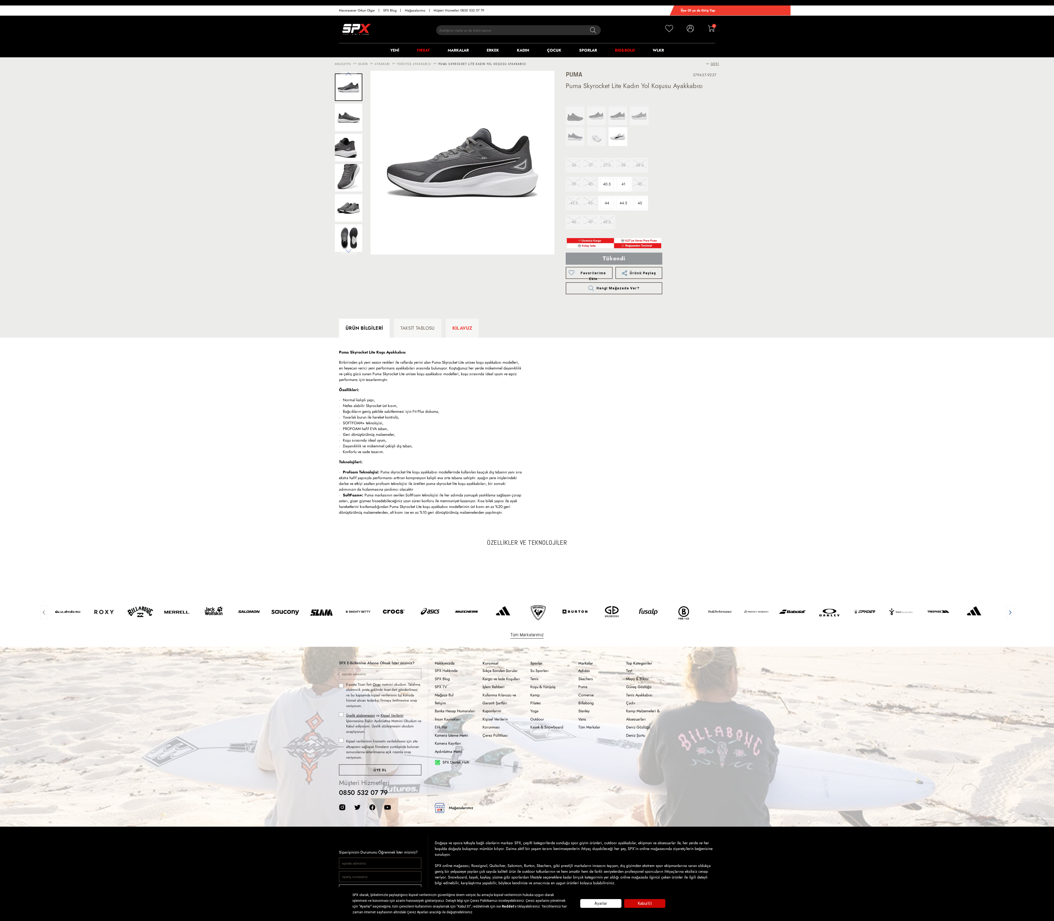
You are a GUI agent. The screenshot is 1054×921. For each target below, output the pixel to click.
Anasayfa (343, 64)
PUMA (574, 74)
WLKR (658, 50)
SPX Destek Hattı (455, 762)
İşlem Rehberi (493, 687)
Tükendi (614, 258)
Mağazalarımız (415, 10)
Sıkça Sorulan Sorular (500, 670)
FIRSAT (423, 50)
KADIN (523, 50)
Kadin (363, 64)
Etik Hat (441, 727)
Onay (377, 684)
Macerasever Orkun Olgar (357, 10)
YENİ (394, 50)
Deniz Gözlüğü (638, 727)
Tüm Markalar (589, 727)
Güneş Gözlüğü (638, 687)
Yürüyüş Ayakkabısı (414, 64)
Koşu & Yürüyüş (543, 687)
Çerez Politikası (495, 735)
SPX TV (441, 687)
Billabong (586, 703)
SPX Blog (390, 10)
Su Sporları (539, 670)
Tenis (534, 679)
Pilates (535, 703)
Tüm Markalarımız (527, 634)
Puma (582, 687)
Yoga (534, 711)
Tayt (629, 670)
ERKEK (493, 50)
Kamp (535, 695)
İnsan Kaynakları (448, 719)
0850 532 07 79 (363, 792)
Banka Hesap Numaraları (455, 711)
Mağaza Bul (444, 695)
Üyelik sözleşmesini (360, 715)
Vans (582, 719)
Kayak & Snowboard (546, 727)
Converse (586, 695)
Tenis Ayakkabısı (639, 695)
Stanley (584, 711)
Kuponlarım (492, 711)
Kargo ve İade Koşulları (501, 679)
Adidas (584, 670)
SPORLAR (588, 50)
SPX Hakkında (446, 670)
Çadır (630, 703)
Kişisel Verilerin (392, 715)
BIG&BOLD (625, 50)
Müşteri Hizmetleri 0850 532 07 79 (459, 10)
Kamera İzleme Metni (451, 735)
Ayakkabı (382, 64)
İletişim (440, 703)
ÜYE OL (380, 770)
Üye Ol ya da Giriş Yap (698, 10)
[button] (43, 612)
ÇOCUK (554, 50)
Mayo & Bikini (637, 679)
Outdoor (537, 719)
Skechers (585, 679)
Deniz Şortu (635, 735)
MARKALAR (458, 50)
